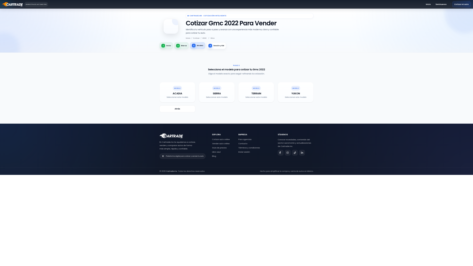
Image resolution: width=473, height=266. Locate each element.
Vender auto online (221, 143)
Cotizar (196, 38)
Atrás (177, 109)
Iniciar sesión (244, 152)
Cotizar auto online (221, 139)
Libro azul (216, 152)
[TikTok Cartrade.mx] (295, 153)
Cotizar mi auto (461, 4)
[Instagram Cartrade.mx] (288, 153)
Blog (214, 156)
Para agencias (245, 139)
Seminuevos (441, 4)
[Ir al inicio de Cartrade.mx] (171, 135)
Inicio (428, 4)
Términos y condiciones (249, 147)
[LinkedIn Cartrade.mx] (302, 153)
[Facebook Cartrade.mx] (280, 153)
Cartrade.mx (171, 171)
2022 (204, 38)
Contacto (242, 143)
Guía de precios (219, 147)
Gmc (213, 38)
